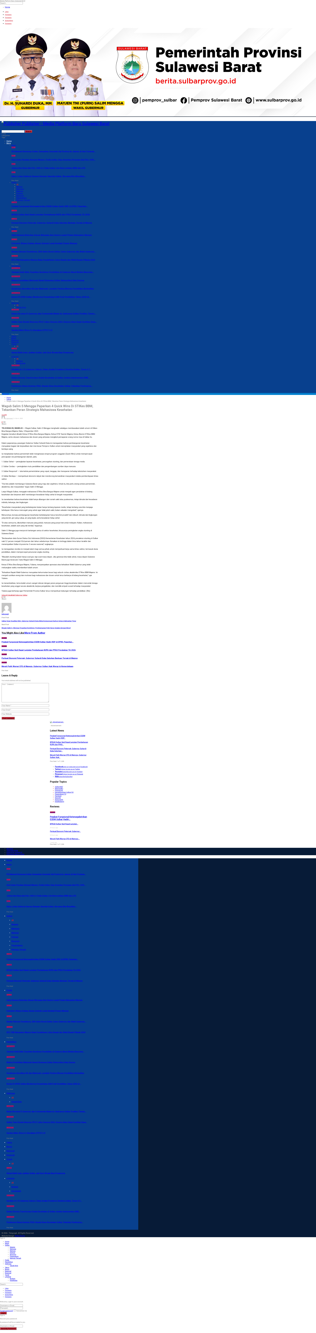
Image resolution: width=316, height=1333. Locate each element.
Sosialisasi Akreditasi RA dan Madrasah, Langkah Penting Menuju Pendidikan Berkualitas (52, 288)
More (9, 143)
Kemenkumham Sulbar (64, 792)
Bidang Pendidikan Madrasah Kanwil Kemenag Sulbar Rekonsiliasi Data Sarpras (47, 280)
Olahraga (15, 303)
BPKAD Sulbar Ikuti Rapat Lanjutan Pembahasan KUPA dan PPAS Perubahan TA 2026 (50, 214)
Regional (15, 342)
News (13, 145)
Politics (14, 256)
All (17, 184)
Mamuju (19, 191)
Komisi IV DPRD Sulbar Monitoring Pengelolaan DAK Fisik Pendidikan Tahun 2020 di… (50, 297)
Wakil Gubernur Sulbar (19, 595)
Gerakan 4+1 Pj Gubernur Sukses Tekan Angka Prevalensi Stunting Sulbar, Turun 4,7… (51, 369)
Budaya (19, 361)
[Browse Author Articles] (6, 612)
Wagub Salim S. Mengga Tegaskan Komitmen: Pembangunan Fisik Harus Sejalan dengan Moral (36, 628)
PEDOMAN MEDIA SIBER (15, 854)
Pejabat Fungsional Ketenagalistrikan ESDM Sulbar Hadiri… (68, 818)
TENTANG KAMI (12, 850)
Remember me (21, 1311)
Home (7, 7)
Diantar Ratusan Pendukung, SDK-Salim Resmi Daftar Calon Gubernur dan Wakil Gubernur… (53, 251)
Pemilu (58, 796)
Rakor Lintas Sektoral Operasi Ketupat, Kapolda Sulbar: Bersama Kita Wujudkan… (48, 176)
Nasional (15, 340)
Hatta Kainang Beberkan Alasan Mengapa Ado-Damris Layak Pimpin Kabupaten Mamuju (51, 235)
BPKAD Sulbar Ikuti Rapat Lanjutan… (64, 824)
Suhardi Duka (6, 595)
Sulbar (14, 182)
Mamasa (20, 189)
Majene (19, 187)
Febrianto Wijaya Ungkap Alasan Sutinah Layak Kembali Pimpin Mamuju (44, 243)
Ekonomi (20, 196)
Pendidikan (16, 266)
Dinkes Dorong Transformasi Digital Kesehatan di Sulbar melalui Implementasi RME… (50, 378)
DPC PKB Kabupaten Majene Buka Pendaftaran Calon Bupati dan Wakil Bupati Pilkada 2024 (53, 260)
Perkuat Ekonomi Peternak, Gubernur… (65, 831)
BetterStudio (20, 1236)
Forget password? (6, 1311)
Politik (14, 229)
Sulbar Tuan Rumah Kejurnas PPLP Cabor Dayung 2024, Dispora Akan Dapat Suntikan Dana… (54, 322)
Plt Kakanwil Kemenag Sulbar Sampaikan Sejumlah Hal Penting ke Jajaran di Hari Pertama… (53, 151)
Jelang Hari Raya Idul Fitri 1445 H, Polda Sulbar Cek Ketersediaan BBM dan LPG (48, 168)
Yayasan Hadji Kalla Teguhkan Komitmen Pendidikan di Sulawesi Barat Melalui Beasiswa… (52, 272)
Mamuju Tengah (23, 200)
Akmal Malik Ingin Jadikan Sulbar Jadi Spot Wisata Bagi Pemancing (42, 352)
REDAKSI (10, 849)
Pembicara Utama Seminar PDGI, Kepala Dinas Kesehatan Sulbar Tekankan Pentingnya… (52, 386)
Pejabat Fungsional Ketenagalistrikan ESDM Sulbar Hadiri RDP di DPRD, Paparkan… (49, 206)
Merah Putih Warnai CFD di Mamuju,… (65, 839)
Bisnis (13, 338)
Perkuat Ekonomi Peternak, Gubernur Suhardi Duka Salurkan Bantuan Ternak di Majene (51, 223)
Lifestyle (15, 357)
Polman (19, 193)
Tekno (14, 336)
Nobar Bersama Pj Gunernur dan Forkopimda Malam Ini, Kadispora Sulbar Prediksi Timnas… (53, 313)
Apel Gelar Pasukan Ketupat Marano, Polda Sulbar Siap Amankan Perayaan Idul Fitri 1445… (53, 160)
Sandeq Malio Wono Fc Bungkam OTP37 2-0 (31, 330)
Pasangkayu (21, 198)
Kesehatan (21, 363)
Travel (14, 344)
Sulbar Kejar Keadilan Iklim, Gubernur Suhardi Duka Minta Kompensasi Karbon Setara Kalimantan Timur (39, 621)
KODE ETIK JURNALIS (14, 852)
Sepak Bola (21, 307)
